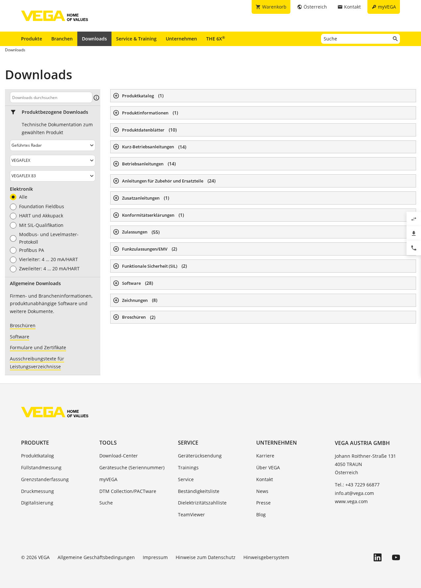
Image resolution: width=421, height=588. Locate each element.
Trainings (188, 467)
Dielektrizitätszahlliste (202, 503)
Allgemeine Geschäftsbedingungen (96, 557)
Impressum (155, 557)
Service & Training (136, 39)
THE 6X (215, 38)
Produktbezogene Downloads (55, 112)
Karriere (265, 456)
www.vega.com (351, 501)
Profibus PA (31, 250)
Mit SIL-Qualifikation (41, 225)
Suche (106, 503)
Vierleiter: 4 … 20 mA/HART (48, 259)
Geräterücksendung (200, 456)
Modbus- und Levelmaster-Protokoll (49, 238)
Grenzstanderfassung (45, 479)
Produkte (31, 39)
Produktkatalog (37, 456)
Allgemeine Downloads (35, 283)
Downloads (94, 39)
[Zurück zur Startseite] (54, 412)
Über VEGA (268, 467)
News (262, 491)
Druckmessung (37, 491)
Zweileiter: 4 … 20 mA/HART (49, 269)
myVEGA (108, 479)
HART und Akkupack (41, 216)
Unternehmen (181, 39)
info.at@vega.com (354, 493)
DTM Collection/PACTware (127, 491)
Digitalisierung (37, 503)
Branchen (62, 39)
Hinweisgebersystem (266, 557)
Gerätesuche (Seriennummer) (131, 467)
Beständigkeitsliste (198, 491)
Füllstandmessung (41, 467)
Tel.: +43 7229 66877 (357, 484)
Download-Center (118, 456)
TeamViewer (191, 514)
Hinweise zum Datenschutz (205, 557)
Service (188, 442)
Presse (263, 503)
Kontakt (264, 479)
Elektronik (21, 189)
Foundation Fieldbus (41, 206)
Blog (261, 514)
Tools (108, 442)
